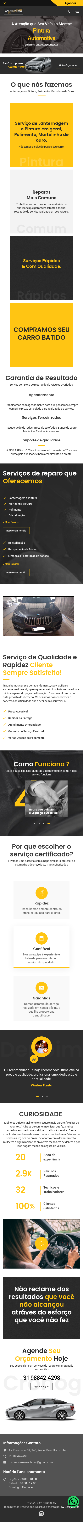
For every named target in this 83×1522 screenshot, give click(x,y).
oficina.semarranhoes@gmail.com (31, 1462)
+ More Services (11, 522)
